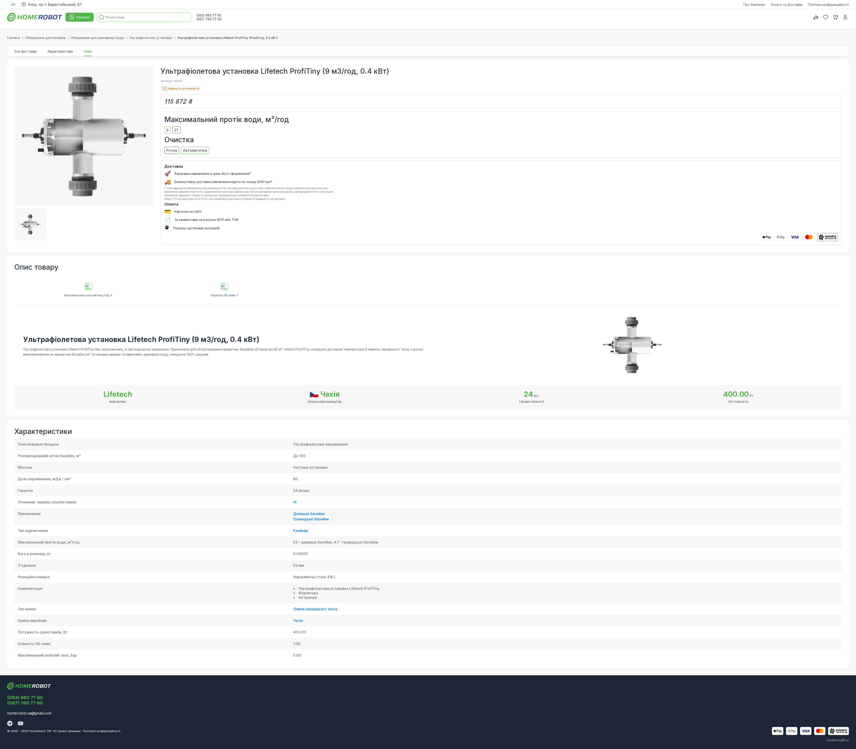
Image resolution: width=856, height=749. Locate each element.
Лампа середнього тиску (315, 609)
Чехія (298, 620)
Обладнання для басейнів (45, 38)
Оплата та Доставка (786, 4)
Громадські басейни (311, 519)
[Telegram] (9, 724)
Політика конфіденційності (828, 4)
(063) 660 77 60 (25, 697)
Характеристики (60, 51)
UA (13, 4)
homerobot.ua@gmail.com (29, 713)
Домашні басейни (309, 513)
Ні (294, 502)
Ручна (171, 150)
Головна (13, 38)
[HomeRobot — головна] (35, 17)
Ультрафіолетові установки (150, 38)
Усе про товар (25, 51)
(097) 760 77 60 (25, 703)
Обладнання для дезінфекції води (97, 38)
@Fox (845, 740)
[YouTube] (20, 724)
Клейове (300, 530)
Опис (88, 51)
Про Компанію (754, 4)
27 (176, 130)
